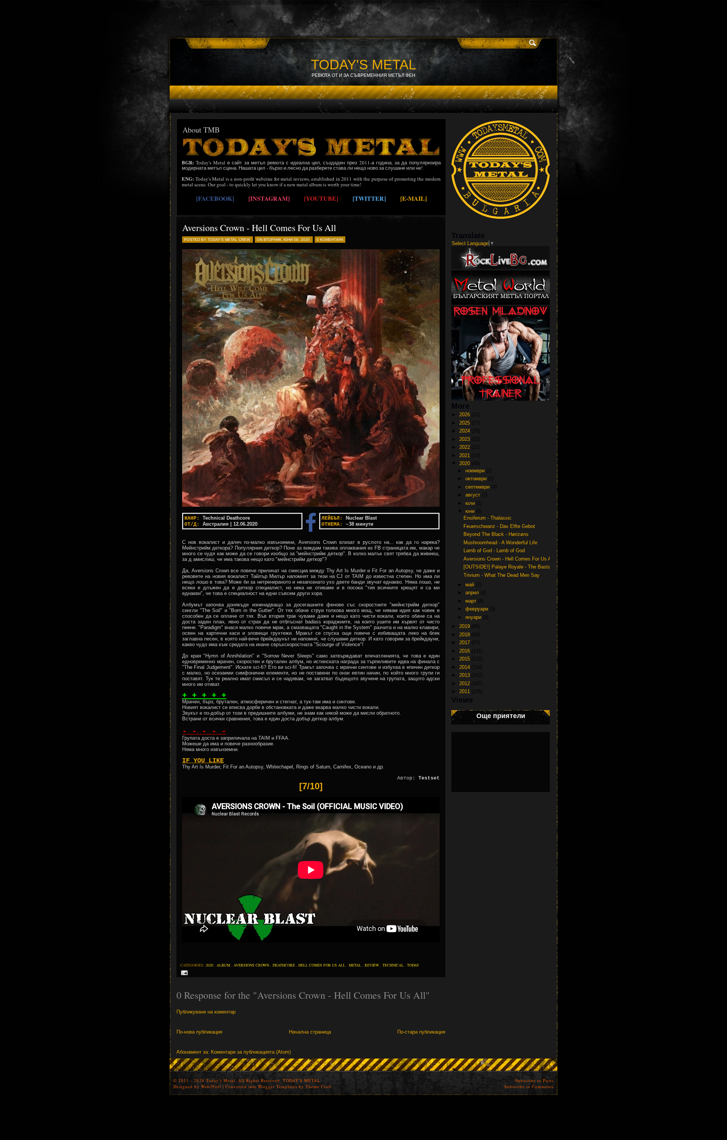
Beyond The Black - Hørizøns (496, 534)
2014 (464, 667)
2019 (464, 626)
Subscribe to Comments (529, 1086)
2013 (464, 675)
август (472, 495)
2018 (464, 634)
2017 (464, 642)
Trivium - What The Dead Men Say (501, 575)
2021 (464, 455)
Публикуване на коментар (206, 1012)
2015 (464, 659)
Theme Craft (319, 1086)
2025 (464, 423)
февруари (476, 609)
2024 (464, 431)
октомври (476, 478)
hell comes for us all (321, 965)
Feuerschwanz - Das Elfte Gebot (499, 526)
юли (470, 503)
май (469, 584)
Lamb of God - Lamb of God (494, 550)
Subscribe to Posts (534, 1080)
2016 (464, 651)
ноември (475, 470)
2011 (464, 691)
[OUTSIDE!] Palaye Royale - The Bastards (510, 567)
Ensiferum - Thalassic (487, 518)
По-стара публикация (421, 1032)
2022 (464, 447)
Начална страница (310, 1032)
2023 (464, 439)
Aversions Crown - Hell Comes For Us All (259, 228)
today (413, 965)
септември (477, 487)
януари (473, 617)
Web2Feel (211, 1086)
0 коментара (330, 239)
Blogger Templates (277, 1086)
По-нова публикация (199, 1032)
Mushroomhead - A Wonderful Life (500, 542)
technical (393, 965)
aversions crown (251, 965)
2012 (464, 683)
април (472, 592)
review (372, 965)
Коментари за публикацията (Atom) (251, 1052)
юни (469, 511)
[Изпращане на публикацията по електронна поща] (183, 972)
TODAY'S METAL (363, 64)
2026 (464, 414)
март (470, 601)
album (223, 965)
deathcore (284, 965)
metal (355, 965)
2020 (209, 965)
